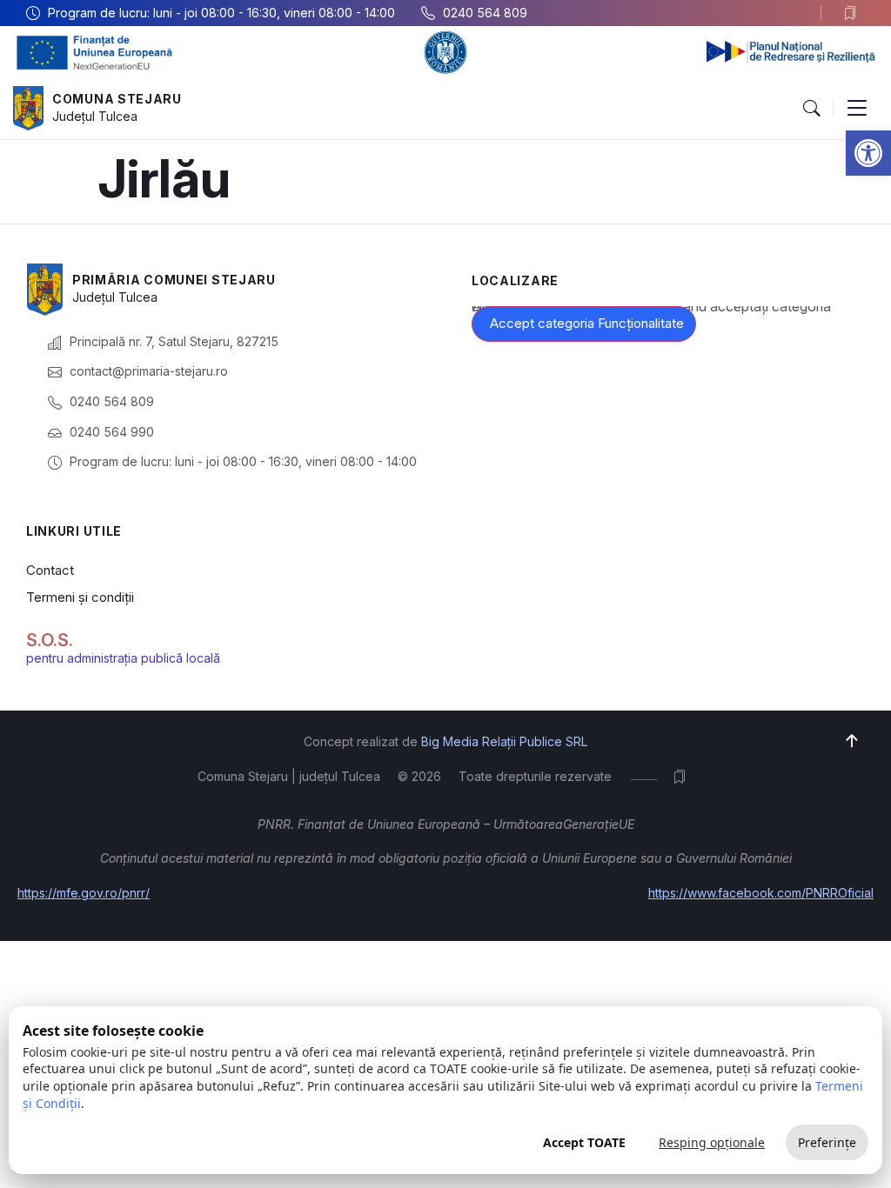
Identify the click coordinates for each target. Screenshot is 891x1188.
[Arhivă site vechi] (854, 13)
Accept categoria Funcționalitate (587, 323)
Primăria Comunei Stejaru (174, 279)
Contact (50, 570)
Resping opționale (712, 1142)
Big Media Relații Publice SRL (504, 741)
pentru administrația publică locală (123, 658)
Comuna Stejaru (117, 98)
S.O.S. (49, 640)
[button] (868, 153)
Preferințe (827, 1142)
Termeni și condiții (80, 597)
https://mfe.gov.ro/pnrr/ (83, 892)
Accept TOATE (584, 1142)
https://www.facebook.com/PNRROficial (761, 892)
